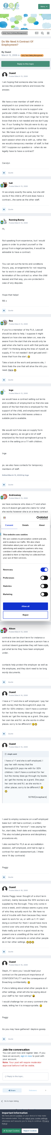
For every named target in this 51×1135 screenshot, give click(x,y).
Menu (43, 6)
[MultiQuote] (4, 173)
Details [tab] (25, 525)
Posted (18, 76)
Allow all (25, 606)
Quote (10, 173)
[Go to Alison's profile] (4, 630)
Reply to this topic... (15, 1076)
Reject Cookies (30, 1131)
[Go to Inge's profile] (4, 391)
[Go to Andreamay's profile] (4, 496)
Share (12, 1090)
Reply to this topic (25, 64)
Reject (25, 615)
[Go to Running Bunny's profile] (4, 221)
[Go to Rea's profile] (4, 322)
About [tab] (42, 525)
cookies (19, 1116)
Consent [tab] (9, 525)
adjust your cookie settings (36, 1118)
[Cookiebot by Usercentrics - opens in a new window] (36, 518)
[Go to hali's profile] (4, 184)
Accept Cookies (12, 1131)
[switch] (44, 578)
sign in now (26, 1056)
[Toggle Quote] (6, 754)
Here (10, 370)
